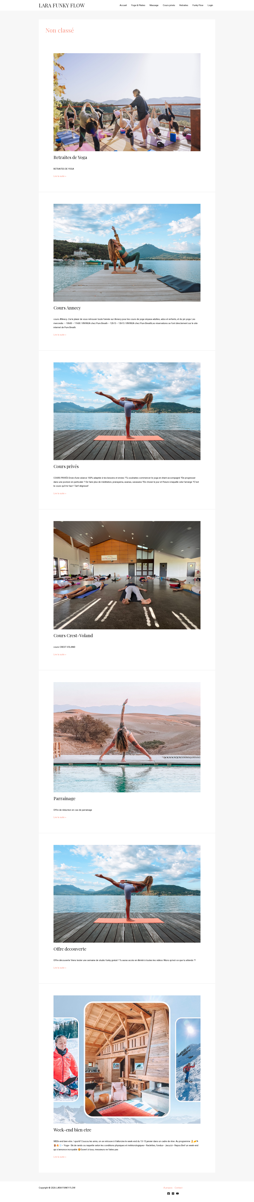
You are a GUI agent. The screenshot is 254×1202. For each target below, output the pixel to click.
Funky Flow (198, 5)
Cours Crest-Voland (73, 635)
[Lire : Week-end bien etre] (127, 1059)
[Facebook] (168, 1193)
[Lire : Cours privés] (127, 411)
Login (210, 5)
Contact (178, 1187)
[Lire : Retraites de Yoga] (127, 102)
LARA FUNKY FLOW (62, 5)
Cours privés (169, 5)
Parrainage (64, 798)
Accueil (123, 5)
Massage (154, 5)
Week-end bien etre (72, 1130)
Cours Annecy (67, 308)
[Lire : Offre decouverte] (127, 893)
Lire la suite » (60, 176)
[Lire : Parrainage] (127, 737)
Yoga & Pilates (138, 5)
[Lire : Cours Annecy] (127, 252)
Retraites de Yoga (70, 157)
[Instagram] (173, 1193)
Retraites (183, 5)
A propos (167, 1187)
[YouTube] (177, 1193)
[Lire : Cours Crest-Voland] (127, 575)
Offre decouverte (70, 949)
